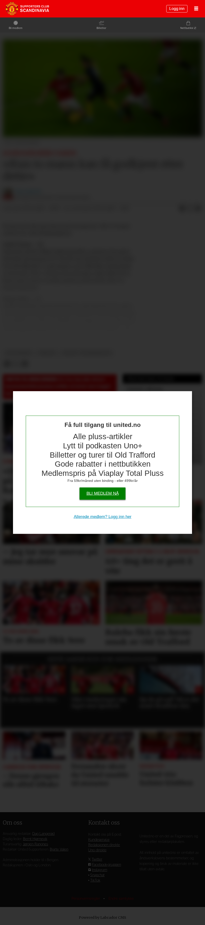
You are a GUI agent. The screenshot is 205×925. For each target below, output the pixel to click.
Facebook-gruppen (106, 865)
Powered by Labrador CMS (102, 917)
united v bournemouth (87, 353)
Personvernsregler (86, 899)
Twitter (97, 859)
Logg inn (176, 9)
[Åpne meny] (196, 8)
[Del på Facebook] (182, 208)
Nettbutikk (186, 28)
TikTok (95, 880)
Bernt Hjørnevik (35, 839)
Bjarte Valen (59, 849)
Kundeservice (99, 840)
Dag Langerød (43, 834)
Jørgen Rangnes (35, 844)
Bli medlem (15, 28)
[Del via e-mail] (198, 208)
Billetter (101, 28)
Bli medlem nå (102, 493)
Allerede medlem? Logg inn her (103, 516)
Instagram (99, 870)
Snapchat (97, 875)
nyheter (47, 353)
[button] (6, 660)
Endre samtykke (121, 899)
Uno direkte (97, 850)
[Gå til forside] (27, 8)
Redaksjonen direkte (104, 845)
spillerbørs (19, 353)
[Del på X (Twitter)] (190, 208)
